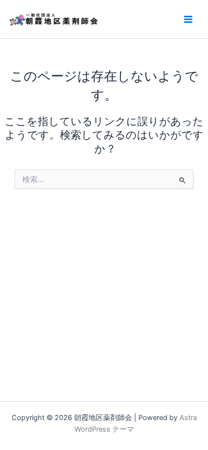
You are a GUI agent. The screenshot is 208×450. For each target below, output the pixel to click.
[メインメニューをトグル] (188, 19)
